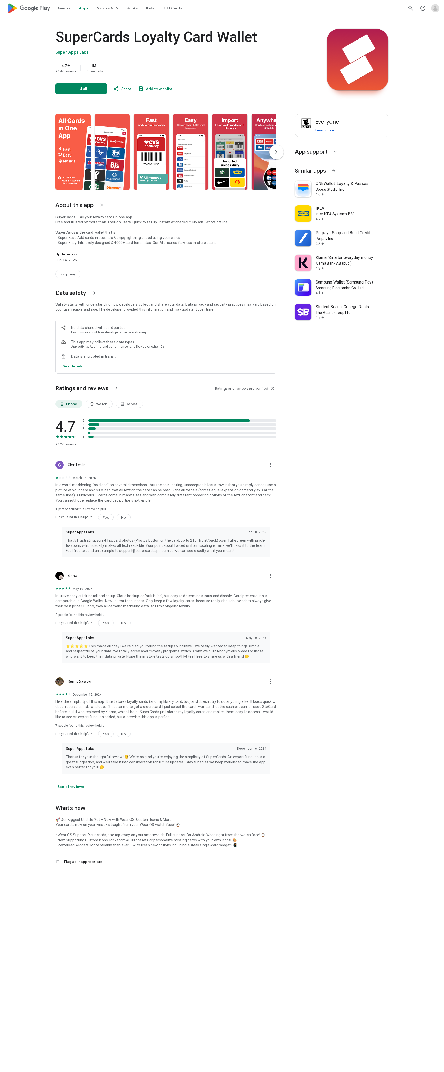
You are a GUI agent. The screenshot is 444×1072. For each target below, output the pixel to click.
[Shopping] (67, 274)
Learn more (79, 332)
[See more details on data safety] (73, 366)
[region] (158, 68)
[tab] (64, 8)
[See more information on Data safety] (93, 293)
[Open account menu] (435, 8)
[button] (73, 152)
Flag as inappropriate (79, 861)
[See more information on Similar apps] (333, 170)
